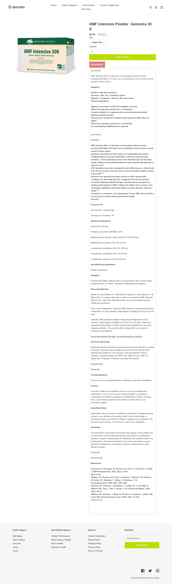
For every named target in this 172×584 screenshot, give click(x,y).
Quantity (93, 46)
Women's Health (58, 547)
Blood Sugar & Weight (61, 540)
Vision (15, 547)
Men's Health (57, 543)
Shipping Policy (94, 543)
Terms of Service (95, 551)
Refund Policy (94, 540)
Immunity (17, 543)
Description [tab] (97, 64)
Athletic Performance (60, 536)
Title (91, 37)
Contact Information (96, 536)
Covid (15, 551)
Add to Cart (122, 57)
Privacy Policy (94, 547)
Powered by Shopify (152, 578)
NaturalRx (140, 578)
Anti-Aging (17, 536)
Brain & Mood (19, 540)
